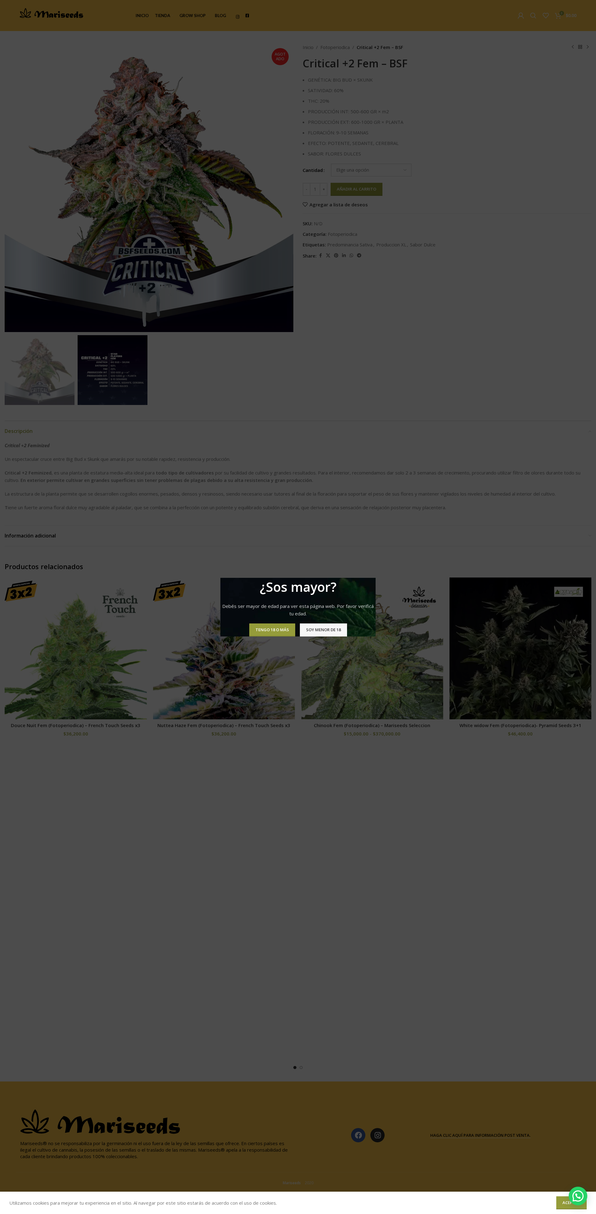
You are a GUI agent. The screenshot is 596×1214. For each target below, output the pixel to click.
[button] (578, 1196)
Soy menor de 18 (323, 629)
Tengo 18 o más (272, 629)
